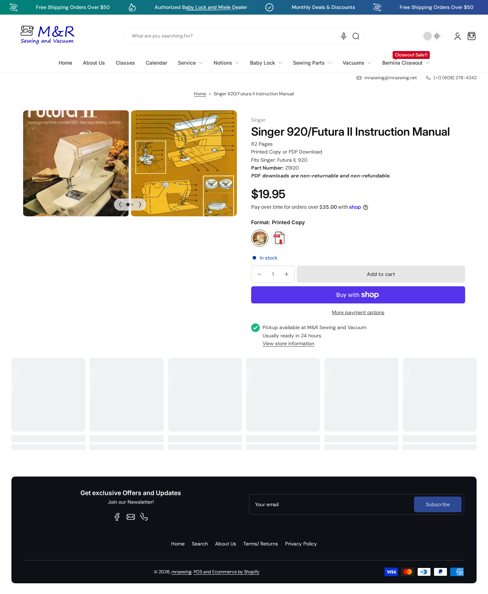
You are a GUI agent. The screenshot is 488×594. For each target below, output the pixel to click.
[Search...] (356, 36)
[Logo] (47, 36)
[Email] (130, 517)
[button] (472, 36)
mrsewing (181, 572)
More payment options (358, 312)
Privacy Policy (301, 543)
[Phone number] (144, 517)
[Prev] (120, 204)
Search (200, 543)
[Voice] (343, 36)
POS (198, 572)
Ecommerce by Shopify (235, 572)
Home (200, 94)
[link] (190, 63)
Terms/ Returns (260, 543)
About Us (225, 543)
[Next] (140, 204)
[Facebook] (117, 517)
